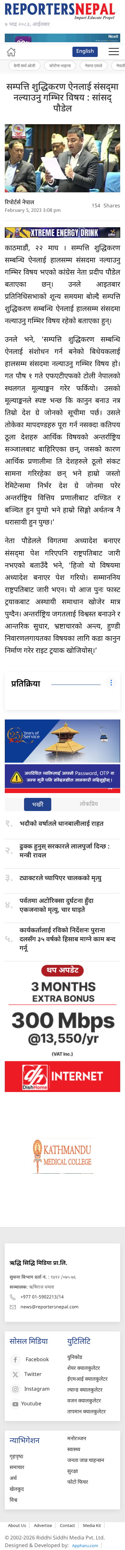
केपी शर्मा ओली (24, 65)
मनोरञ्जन (76, 1439)
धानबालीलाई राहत (62, 824)
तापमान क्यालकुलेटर (86, 1412)
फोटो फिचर (77, 1482)
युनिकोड (74, 1357)
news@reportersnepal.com (50, 1307)
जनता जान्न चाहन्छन (85, 1461)
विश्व (13, 1500)
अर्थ (13, 1478)
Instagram (37, 1389)
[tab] (37, 805)
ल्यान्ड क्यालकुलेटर (85, 1390)
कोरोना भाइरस (60, 65)
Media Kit (92, 1525)
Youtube (31, 1404)
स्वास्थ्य (73, 1450)
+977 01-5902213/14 (42, 1297)
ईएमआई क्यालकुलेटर (87, 1379)
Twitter (33, 1375)
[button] (113, 52)
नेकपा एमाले (93, 65)
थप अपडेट (62, 971)
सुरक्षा (72, 1471)
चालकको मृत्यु (60, 878)
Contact (67, 1525)
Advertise (43, 1525)
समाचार (17, 1468)
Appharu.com (85, 1545)
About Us (17, 1525)
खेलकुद (17, 1489)
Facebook (37, 1360)
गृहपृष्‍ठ (16, 1457)
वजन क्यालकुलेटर (84, 1401)
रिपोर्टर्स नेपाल (19, 202)
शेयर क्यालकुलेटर (83, 1368)
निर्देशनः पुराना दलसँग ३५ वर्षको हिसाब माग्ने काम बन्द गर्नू (67, 940)
